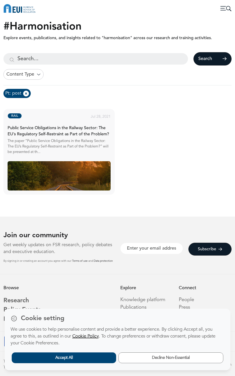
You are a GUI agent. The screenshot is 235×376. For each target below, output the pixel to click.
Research (16, 301)
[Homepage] (19, 8)
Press (184, 307)
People (186, 299)
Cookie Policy (85, 336)
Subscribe (207, 249)
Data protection (103, 261)
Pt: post (13, 93)
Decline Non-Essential (171, 358)
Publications (133, 307)
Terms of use (80, 261)
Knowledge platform (142, 299)
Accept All (64, 358)
